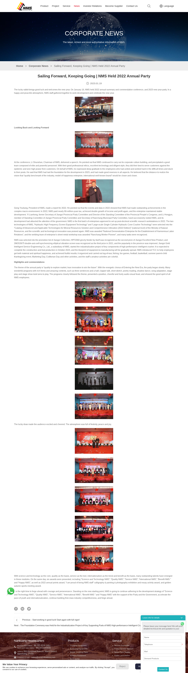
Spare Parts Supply (122, 652)
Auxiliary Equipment (78, 655)
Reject (122, 666)
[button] (163, 617)
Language (169, 6)
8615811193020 (43, 648)
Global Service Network (123, 649)
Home (19, 66)
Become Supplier (114, 6)
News (77, 6)
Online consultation (122, 655)
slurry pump (75, 659)
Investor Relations (92, 6)
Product (44, 6)
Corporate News (38, 66)
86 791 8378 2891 (42, 645)
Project (55, 6)
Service (66, 6)
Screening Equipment (78, 649)
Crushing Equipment (78, 645)
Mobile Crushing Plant (79, 652)
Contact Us (132, 6)
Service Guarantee (122, 645)
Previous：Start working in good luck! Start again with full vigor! (51, 620)
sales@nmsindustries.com (43, 657)
